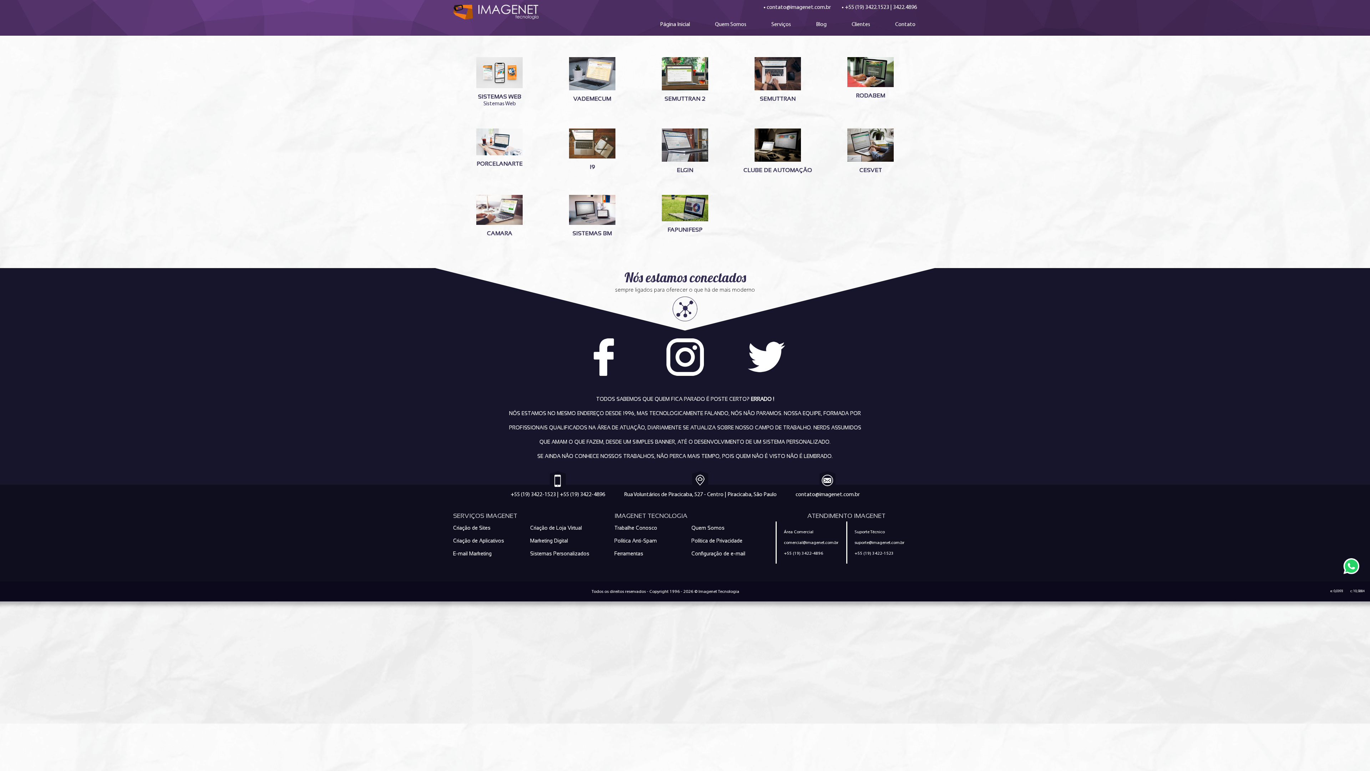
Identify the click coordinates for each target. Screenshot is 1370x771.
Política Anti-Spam (635, 541)
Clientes (861, 24)
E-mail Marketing (472, 553)
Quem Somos (730, 24)
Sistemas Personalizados (559, 553)
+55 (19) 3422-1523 (533, 494)
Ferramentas (628, 553)
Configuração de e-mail (718, 553)
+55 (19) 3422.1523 (867, 7)
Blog (821, 24)
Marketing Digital (549, 541)
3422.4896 (905, 7)
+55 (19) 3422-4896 (582, 494)
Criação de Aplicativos (478, 541)
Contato (905, 24)
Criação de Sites (472, 528)
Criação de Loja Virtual (556, 528)
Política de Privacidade (716, 541)
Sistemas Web (499, 100)
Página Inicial (675, 24)
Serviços (781, 24)
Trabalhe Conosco (635, 528)
